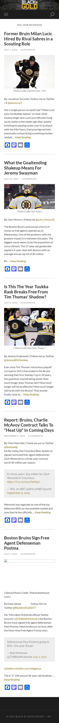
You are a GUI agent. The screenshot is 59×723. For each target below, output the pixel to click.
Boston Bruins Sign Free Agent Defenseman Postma (26, 543)
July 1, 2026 (10, 49)
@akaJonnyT (15, 102)
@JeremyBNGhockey (16, 360)
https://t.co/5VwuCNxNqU (23, 481)
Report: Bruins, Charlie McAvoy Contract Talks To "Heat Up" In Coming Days (29, 425)
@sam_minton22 (45, 219)
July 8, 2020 (10, 302)
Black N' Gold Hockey (30, 716)
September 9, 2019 (14, 436)
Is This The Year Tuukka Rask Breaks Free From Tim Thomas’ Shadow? (26, 291)
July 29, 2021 (11, 179)
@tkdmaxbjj (11, 446)
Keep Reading (23, 137)
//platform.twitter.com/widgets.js (22, 668)
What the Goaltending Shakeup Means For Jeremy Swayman (25, 167)
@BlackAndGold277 (24, 607)
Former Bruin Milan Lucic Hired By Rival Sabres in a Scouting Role (28, 38)
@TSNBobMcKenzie (26, 618)
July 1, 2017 (10, 554)
